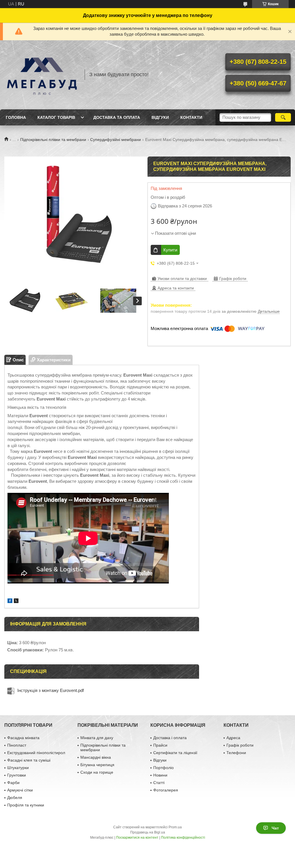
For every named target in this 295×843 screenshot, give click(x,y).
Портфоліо (163, 767)
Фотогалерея (165, 790)
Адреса (233, 737)
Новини (160, 775)
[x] (16, 601)
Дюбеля (14, 797)
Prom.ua (175, 827)
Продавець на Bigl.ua (147, 832)
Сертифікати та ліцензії (175, 752)
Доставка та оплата (116, 117)
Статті (158, 782)
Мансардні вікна (95, 757)
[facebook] (9, 601)
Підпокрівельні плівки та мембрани (53, 139)
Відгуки (160, 117)
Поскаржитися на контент (137, 838)
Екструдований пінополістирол (36, 752)
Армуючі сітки (20, 790)
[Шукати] (283, 117)
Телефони (236, 752)
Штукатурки (18, 767)
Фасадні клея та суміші (28, 760)
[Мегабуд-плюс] (41, 75)
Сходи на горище (96, 772)
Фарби (13, 782)
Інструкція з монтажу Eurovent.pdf (50, 690)
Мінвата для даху (96, 737)
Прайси (160, 745)
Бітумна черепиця (97, 764)
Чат (275, 828)
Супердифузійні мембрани (115, 139)
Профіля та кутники (25, 805)
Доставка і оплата (170, 737)
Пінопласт (16, 745)
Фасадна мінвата (23, 737)
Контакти (191, 117)
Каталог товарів (56, 117)
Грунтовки (16, 775)
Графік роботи (240, 745)
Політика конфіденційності (183, 838)
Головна (16, 117)
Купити (170, 249)
